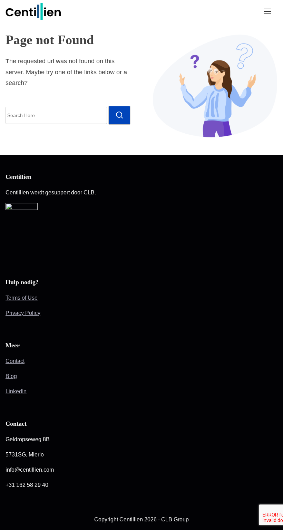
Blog (11, 376)
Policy (32, 313)
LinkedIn (16, 391)
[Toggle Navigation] (267, 11)
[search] (119, 115)
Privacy (15, 313)
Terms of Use (22, 298)
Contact (15, 361)
